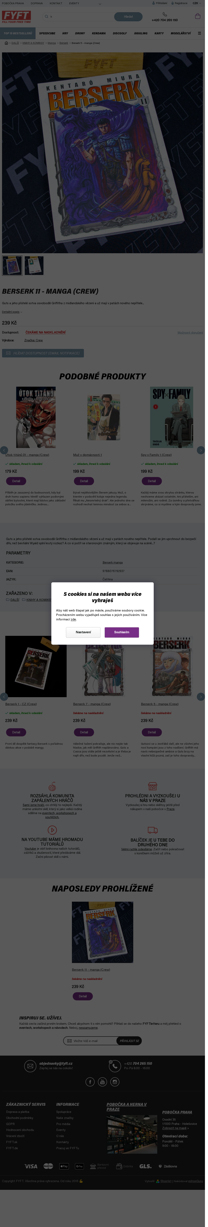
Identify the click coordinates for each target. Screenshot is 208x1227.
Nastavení (83, 632)
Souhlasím (121, 632)
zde (73, 619)
